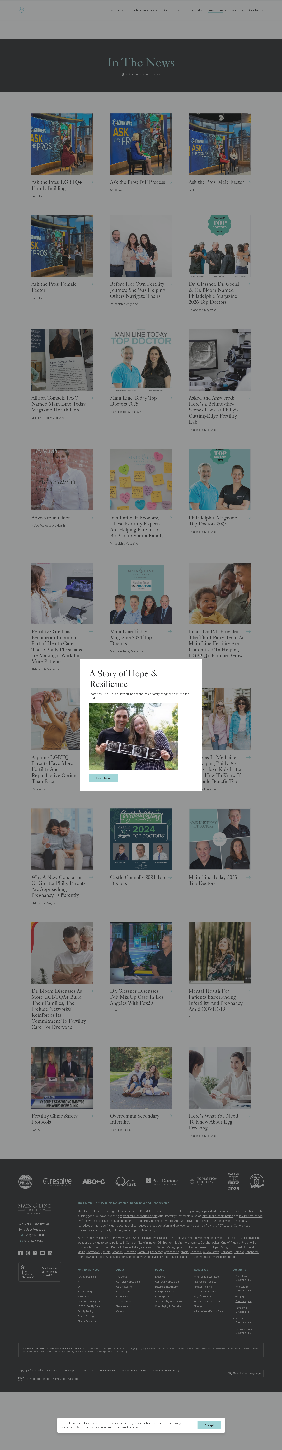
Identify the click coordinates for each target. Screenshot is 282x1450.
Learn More (103, 778)
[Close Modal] (201, 656)
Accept (209, 1425)
